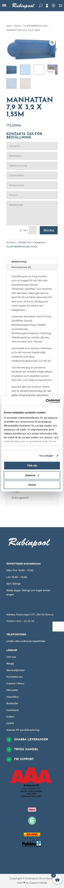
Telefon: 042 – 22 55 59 (20, 621)
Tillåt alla (32, 465)
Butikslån (12, 703)
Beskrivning (18, 261)
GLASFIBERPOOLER (35, 25)
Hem (9, 25)
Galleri (10, 716)
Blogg (10, 663)
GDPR (10, 723)
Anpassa (30, 475)
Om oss (11, 656)
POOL (17, 25)
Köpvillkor (12, 696)
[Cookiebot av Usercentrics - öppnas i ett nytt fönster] (46, 401)
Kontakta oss (14, 676)
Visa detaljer (46, 455)
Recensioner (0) (21, 267)
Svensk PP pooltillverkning (22, 729)
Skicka (48, 230)
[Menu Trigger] (4, 5)
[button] (52, 42)
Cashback (12, 710)
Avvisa (32, 484)
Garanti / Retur (15, 683)
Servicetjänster (15, 670)
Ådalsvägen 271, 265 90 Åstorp (34, 614)
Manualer (12, 690)
